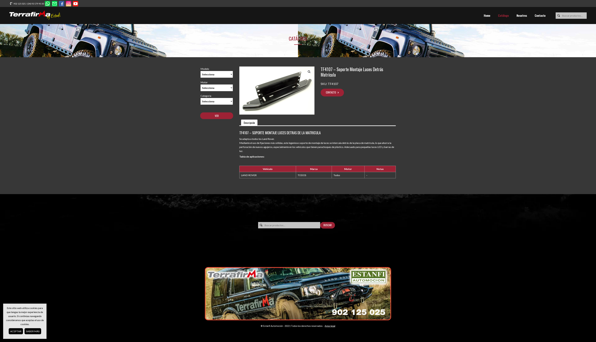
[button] (309, 72)
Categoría (206, 95)
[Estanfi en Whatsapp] (47, 4)
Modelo (205, 68)
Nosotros (522, 15)
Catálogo (503, 15)
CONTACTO (331, 92)
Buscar (327, 225)
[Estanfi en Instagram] (68, 4)
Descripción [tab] (249, 123)
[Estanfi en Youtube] (75, 4)
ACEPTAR (15, 331)
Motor (204, 82)
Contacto (540, 15)
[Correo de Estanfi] (54, 4)
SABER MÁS (33, 331)
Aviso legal (330, 326)
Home (487, 15)
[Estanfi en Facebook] (61, 4)
